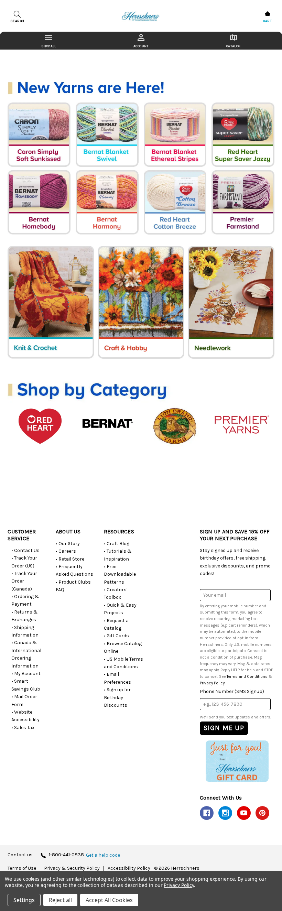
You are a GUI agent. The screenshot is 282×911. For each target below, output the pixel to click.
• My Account (26, 673)
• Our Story (68, 543)
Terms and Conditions (247, 676)
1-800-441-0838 (66, 855)
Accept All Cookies (109, 900)
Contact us (20, 855)
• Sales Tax (22, 727)
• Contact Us (25, 550)
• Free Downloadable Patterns (120, 574)
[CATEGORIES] (48, 41)
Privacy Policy (212, 683)
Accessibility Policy (129, 868)
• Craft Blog (116, 543)
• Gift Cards (116, 636)
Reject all (60, 900)
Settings (24, 900)
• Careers (66, 551)
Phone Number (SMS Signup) (232, 691)
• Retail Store (70, 559)
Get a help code (103, 855)
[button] (237, 761)
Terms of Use (22, 868)
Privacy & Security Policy (72, 868)
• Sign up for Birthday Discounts (117, 697)
